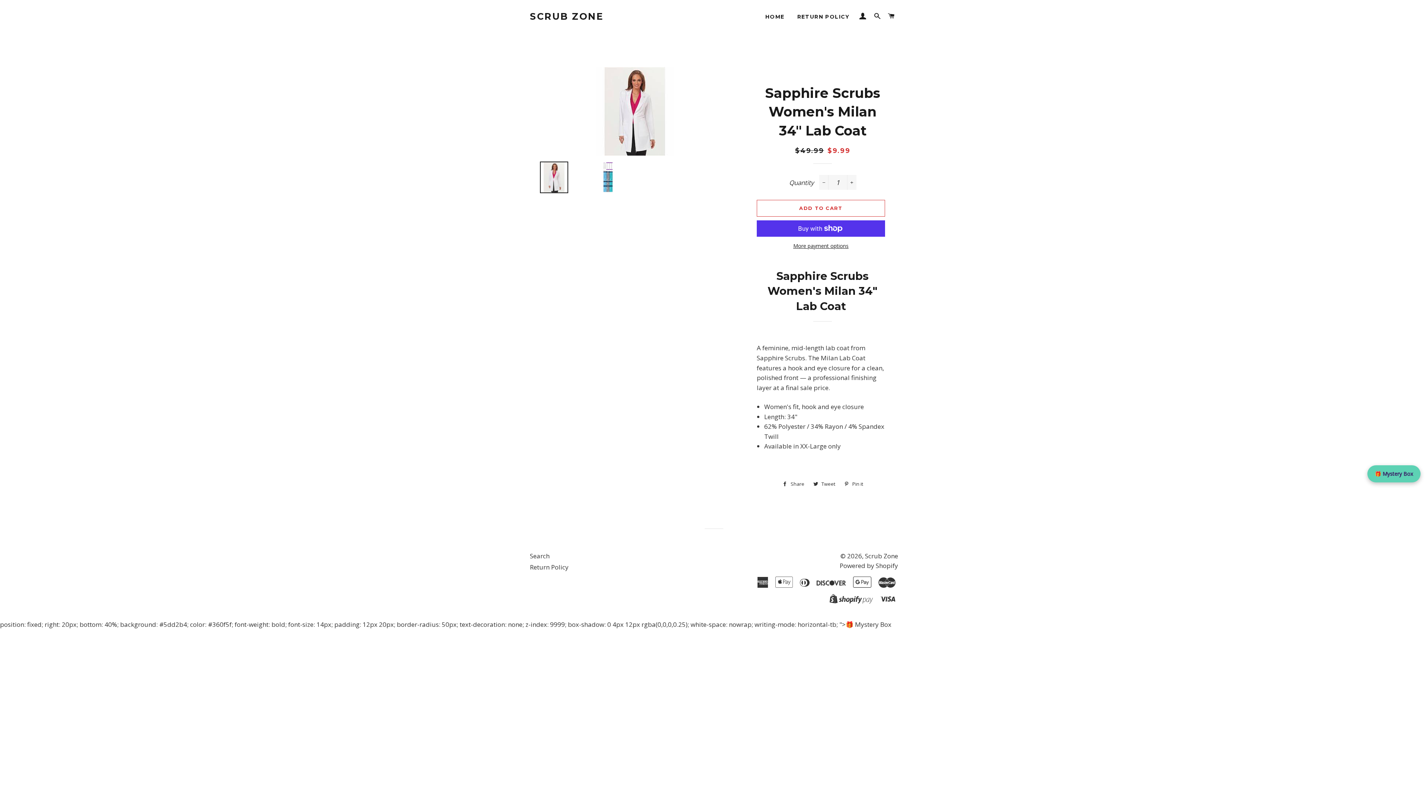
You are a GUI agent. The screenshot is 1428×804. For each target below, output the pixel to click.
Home (775, 16)
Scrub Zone (567, 16)
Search (540, 556)
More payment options (821, 245)
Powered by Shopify (869, 565)
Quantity (801, 182)
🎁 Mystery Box (1394, 473)
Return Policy (823, 16)
